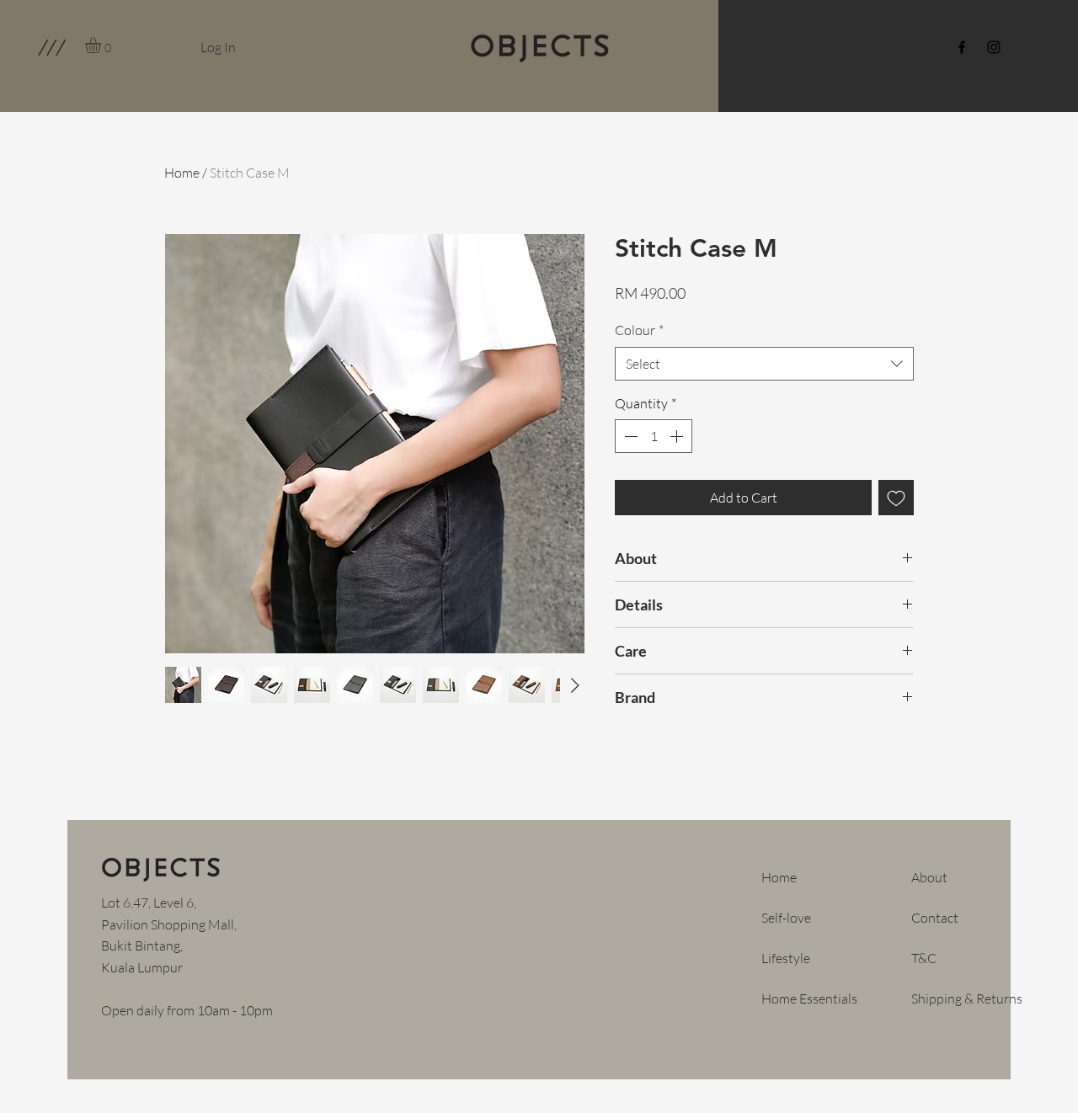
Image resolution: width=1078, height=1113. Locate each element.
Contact (934, 917)
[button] (51, 47)
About (929, 877)
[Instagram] (993, 47)
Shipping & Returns (966, 998)
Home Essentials (809, 998)
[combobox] (764, 364)
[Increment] (678, 436)
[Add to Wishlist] (896, 497)
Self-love (786, 917)
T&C (924, 958)
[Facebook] (961, 47)
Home (182, 172)
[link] (102, 45)
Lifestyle (785, 958)
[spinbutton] (653, 436)
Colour (639, 330)
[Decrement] (629, 436)
